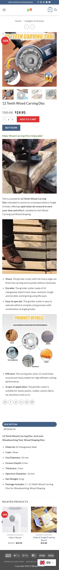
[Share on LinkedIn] (32, 402)
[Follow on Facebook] (38, 2)
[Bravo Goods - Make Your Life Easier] (29, 10)
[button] (4, 9)
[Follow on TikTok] (44, 2)
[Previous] (7, 59)
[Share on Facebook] (10, 402)
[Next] (52, 59)
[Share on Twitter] (15, 402)
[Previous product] (32, 26)
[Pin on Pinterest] (26, 402)
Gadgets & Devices (34, 20)
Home (18, 20)
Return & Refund (35, 561)
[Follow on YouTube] (49, 2)
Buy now (11, 127)
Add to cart (28, 119)
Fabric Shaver (15, 537)
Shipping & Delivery (14, 561)
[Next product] (26, 26)
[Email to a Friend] (21, 402)
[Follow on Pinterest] (47, 2)
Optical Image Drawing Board (44, 538)
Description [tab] (10, 424)
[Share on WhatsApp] (5, 402)
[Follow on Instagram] (41, 2)
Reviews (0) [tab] (10, 429)
